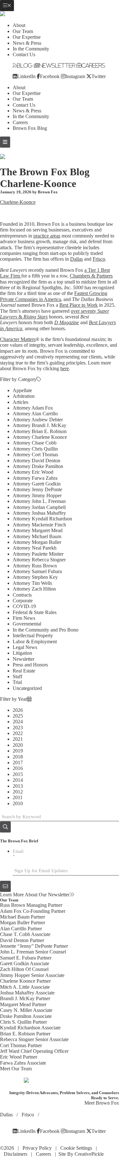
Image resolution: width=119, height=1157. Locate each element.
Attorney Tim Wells (32, 583)
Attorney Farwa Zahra (35, 478)
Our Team (23, 31)
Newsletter (57, 65)
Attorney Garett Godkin (37, 483)
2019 (18, 750)
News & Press (27, 43)
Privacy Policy (37, 1148)
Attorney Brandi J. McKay (39, 425)
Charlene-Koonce (18, 202)
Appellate (22, 390)
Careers (93, 65)
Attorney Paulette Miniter (38, 554)
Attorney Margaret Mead (38, 530)
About (19, 25)
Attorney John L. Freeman (39, 501)
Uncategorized (27, 688)
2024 (18, 721)
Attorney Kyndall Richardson (42, 518)
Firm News (24, 618)
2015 (18, 774)
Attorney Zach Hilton (34, 589)
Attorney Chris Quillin (35, 448)
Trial (17, 682)
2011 (18, 797)
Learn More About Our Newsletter (34, 894)
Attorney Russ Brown (35, 565)
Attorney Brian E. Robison (40, 431)
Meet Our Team (16, 1068)
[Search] (5, 827)
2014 (18, 780)
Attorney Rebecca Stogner (39, 559)
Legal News (25, 647)
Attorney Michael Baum (37, 536)
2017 (18, 762)
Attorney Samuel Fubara (37, 571)
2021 (18, 739)
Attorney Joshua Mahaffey (39, 513)
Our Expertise (27, 37)
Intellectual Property (33, 635)
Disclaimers (15, 1154)
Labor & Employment (35, 641)
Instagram (75, 76)
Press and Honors (30, 664)
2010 (18, 803)
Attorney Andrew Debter (38, 419)
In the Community (31, 48)
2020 (18, 745)
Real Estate (24, 670)
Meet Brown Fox (101, 1103)
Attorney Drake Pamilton (38, 466)
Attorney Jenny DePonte (37, 489)
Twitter (98, 76)
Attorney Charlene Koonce (40, 437)
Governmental (27, 623)
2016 (18, 768)
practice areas (46, 235)
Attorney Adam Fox (33, 408)
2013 (18, 786)
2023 (18, 727)
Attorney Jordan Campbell (39, 507)
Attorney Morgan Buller (37, 542)
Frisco (99, 259)
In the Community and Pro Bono (45, 629)
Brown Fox (48, 192)
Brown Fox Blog (30, 128)
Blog (25, 65)
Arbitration (24, 396)
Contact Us (24, 54)
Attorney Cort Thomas (35, 454)
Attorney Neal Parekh (34, 548)
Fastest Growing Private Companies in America (53, 296)
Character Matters (18, 339)
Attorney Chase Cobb (34, 442)
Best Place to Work (78, 305)
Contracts (22, 595)
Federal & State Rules (34, 612)
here (64, 368)
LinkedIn (26, 76)
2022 (18, 733)
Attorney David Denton (36, 460)
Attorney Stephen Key (35, 577)
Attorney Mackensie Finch (39, 524)
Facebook (50, 76)
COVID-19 (24, 606)
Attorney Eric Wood (33, 472)
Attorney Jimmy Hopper (37, 495)
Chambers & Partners (91, 275)
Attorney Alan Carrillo (35, 413)
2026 (18, 710)
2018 (18, 756)
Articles (20, 402)
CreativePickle (89, 1154)
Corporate (23, 600)
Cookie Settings (76, 1148)
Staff (17, 676)
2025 (18, 716)
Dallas (76, 259)
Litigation (22, 653)
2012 (18, 791)
